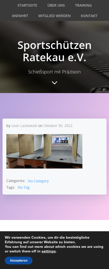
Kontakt (89, 15)
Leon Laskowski (24, 125)
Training (83, 5)
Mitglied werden (54, 15)
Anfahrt (20, 15)
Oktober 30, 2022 (58, 125)
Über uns (56, 5)
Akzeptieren (18, 260)
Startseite (27, 5)
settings (49, 251)
